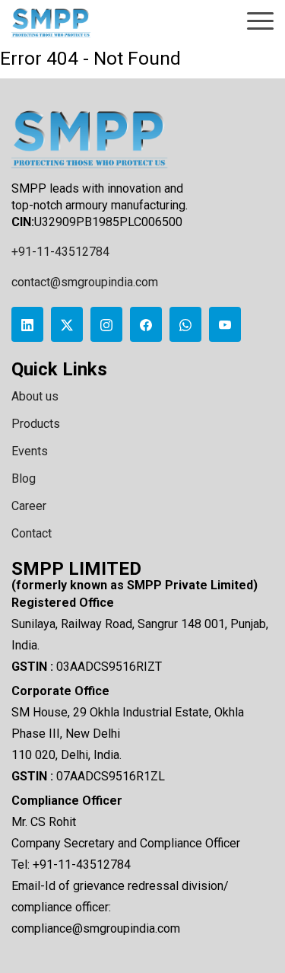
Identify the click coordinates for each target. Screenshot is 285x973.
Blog (23, 478)
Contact (31, 533)
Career (28, 506)
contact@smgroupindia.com (84, 282)
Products (35, 423)
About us (35, 396)
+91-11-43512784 (60, 251)
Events (29, 451)
